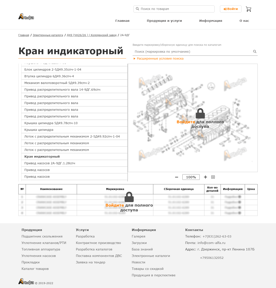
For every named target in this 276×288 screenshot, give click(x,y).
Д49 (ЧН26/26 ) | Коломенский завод (91, 35)
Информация (210, 20)
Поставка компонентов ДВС (99, 256)
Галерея (138, 236)
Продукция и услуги (164, 20)
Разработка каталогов (94, 249)
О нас (244, 20)
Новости (138, 262)
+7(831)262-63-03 (216, 236)
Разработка (85, 236)
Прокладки (31, 262)
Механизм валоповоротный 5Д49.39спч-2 (57, 83)
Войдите (186, 121)
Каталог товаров (35, 269)
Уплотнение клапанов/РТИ (44, 243)
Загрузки (139, 243)
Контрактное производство (98, 243)
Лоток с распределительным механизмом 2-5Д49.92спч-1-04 (72, 136)
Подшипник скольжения (42, 236)
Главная (122, 20)
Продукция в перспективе (154, 275)
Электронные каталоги (48, 35)
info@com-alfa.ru (212, 243)
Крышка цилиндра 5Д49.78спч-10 (51, 123)
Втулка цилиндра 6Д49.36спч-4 (49, 76)
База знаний (142, 249)
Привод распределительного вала (51, 96)
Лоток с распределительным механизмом (56, 143)
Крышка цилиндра (38, 129)
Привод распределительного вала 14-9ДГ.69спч (62, 89)
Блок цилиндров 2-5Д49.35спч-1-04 (52, 69)
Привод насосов (37, 170)
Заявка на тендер (90, 262)
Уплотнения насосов (39, 256)
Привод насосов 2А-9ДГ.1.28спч (49, 163)
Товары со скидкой (148, 269)
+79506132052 (212, 258)
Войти (232, 9)
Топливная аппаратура (41, 249)
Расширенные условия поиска (160, 58)
